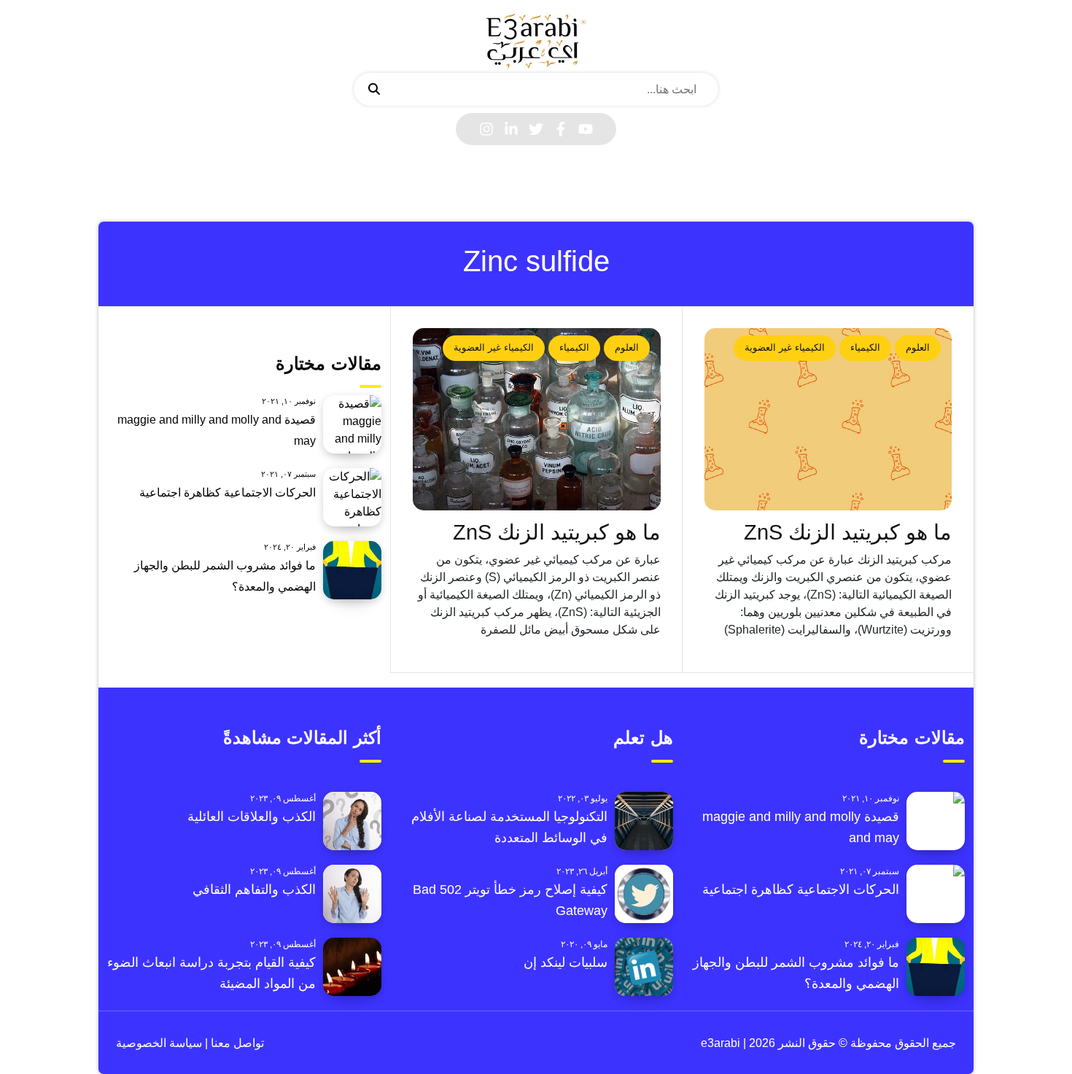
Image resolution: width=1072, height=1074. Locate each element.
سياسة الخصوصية (159, 1043)
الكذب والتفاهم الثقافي (254, 889)
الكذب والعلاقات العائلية (251, 816)
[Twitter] (536, 129)
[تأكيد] (374, 89)
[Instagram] (486, 129)
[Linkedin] (511, 129)
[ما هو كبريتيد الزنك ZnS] (828, 419)
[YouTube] (585, 129)
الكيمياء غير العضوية (785, 347)
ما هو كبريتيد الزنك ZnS (848, 532)
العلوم (918, 347)
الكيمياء (865, 347)
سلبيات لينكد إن (565, 962)
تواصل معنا (236, 1043)
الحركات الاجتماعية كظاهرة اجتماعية (227, 492)
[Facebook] (561, 129)
